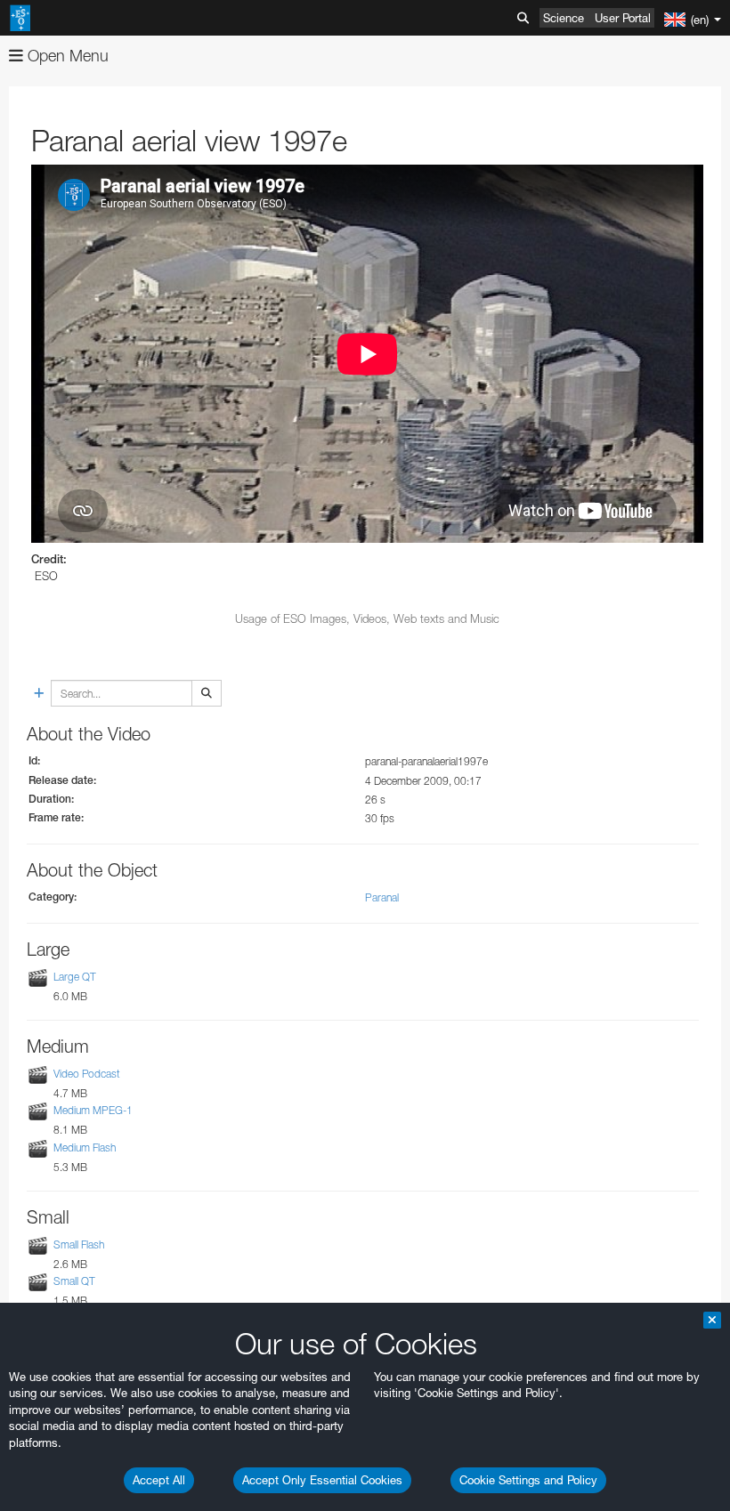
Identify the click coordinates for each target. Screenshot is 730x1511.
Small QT (74, 1281)
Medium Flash (84, 1147)
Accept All (159, 1480)
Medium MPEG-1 (93, 1110)
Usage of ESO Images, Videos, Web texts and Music (367, 618)
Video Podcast (86, 1073)
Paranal (382, 897)
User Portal (623, 18)
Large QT (74, 976)
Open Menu (66, 55)
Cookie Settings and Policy (528, 1480)
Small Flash (78, 1244)
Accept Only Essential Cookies (322, 1480)
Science (563, 18)
